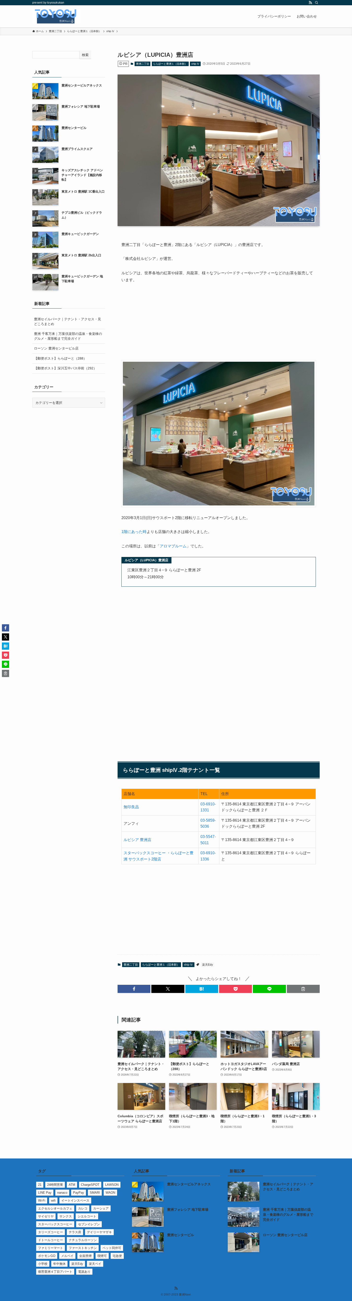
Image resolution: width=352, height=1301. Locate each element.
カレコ (82, 1208)
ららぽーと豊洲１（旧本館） (170, 63)
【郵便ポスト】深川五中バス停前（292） (65, 368)
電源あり (84, 1271)
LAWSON (112, 1184)
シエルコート (87, 1216)
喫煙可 (102, 1256)
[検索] (316, 2)
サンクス (65, 1216)
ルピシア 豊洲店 (137, 840)
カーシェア (101, 1208)
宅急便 (117, 1256)
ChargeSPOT (90, 1184)
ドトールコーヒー (50, 1240)
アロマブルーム (173, 546)
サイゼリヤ (46, 1216)
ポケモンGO (46, 1256)
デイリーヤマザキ (99, 1232)
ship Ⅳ (195, 63)
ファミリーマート (50, 1248)
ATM (72, 1184)
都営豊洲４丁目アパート (55, 1271)
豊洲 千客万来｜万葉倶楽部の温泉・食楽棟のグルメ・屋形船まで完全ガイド (68, 336)
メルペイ (67, 1256)
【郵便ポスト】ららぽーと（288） (60, 358)
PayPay (78, 1192)
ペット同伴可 (111, 1248)
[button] (134, 989)
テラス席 (75, 1232)
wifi (53, 1200)
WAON (110, 1192)
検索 (85, 55)
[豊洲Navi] (56, 16)
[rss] (310, 2)
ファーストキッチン (83, 1248)
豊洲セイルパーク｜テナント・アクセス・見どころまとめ (67, 321)
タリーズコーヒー (50, 1232)
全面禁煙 (85, 1256)
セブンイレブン (89, 1224)
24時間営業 (55, 1184)
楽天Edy (207, 964)
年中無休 (59, 1264)
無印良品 (131, 807)
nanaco (62, 1192)
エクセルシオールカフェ (55, 1208)
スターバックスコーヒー (55, 1224)
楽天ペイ (95, 1264)
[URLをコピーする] (303, 989)
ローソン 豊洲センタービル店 (56, 348)
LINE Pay (44, 1192)
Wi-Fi (41, 1200)
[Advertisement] (218, 324)
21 (39, 1184)
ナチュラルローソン (83, 1240)
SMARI (95, 1192)
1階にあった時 (134, 532)
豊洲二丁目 (142, 63)
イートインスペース (75, 1200)
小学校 (42, 1264)
